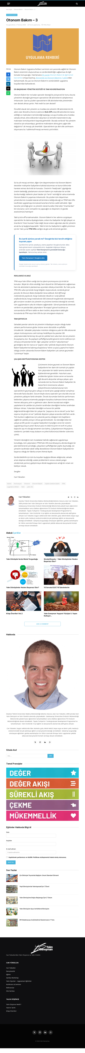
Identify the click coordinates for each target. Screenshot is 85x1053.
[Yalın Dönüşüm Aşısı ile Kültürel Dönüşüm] (12, 911)
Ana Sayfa (9, 9)
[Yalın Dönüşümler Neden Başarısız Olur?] (23, 575)
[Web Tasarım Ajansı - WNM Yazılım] (42, 1050)
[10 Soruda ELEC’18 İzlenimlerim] (61, 575)
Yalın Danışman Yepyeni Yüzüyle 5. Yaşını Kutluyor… (60, 614)
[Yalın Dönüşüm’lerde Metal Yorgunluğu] (23, 546)
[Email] (8, 88)
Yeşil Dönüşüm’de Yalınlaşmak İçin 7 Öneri (34, 886)
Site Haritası (10, 991)
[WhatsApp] (8, 93)
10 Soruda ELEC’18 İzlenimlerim (56, 587)
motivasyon (18, 484)
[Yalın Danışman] (42, 3)
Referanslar (10, 988)
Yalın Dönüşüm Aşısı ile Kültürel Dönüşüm (34, 909)
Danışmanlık (10, 971)
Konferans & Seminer (13, 984)
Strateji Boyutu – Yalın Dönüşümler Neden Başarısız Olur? (61, 560)
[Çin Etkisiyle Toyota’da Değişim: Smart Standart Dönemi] (12, 878)
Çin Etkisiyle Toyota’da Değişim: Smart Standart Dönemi (39, 875)
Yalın (22, 487)
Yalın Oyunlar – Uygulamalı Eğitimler (19, 981)
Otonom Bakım (18, 9)
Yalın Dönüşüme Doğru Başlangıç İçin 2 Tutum (35, 897)
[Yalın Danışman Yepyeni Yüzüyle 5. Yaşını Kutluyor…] (61, 601)
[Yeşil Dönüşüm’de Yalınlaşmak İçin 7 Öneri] (12, 889)
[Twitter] (8, 79)
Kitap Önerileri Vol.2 (14, 613)
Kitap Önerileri (11, 1011)
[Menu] (8, 3)
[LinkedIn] (8, 84)
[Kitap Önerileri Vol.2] (23, 601)
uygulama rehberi (13, 487)
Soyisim (9, 841)
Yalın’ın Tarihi (10, 1008)
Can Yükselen (24, 497)
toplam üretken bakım (52, 484)
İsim (7, 832)
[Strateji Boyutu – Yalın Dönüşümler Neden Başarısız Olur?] (61, 546)
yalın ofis (30, 487)
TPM (63, 484)
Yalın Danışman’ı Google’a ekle (33, 258)
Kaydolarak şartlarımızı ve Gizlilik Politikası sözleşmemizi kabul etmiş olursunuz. (37, 857)
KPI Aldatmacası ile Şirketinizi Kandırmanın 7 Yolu (36, 920)
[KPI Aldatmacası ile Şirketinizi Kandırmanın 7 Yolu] (12, 923)
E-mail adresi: (11, 849)
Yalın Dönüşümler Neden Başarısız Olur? (22, 587)
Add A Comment (42, 624)
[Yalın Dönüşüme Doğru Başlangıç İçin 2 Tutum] (12, 900)
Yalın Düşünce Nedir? (13, 1004)
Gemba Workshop (12, 978)
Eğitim (8, 974)
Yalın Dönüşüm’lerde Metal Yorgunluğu (22, 559)
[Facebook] (8, 74)
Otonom (27, 484)
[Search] (77, 3)
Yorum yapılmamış (34, 25)
